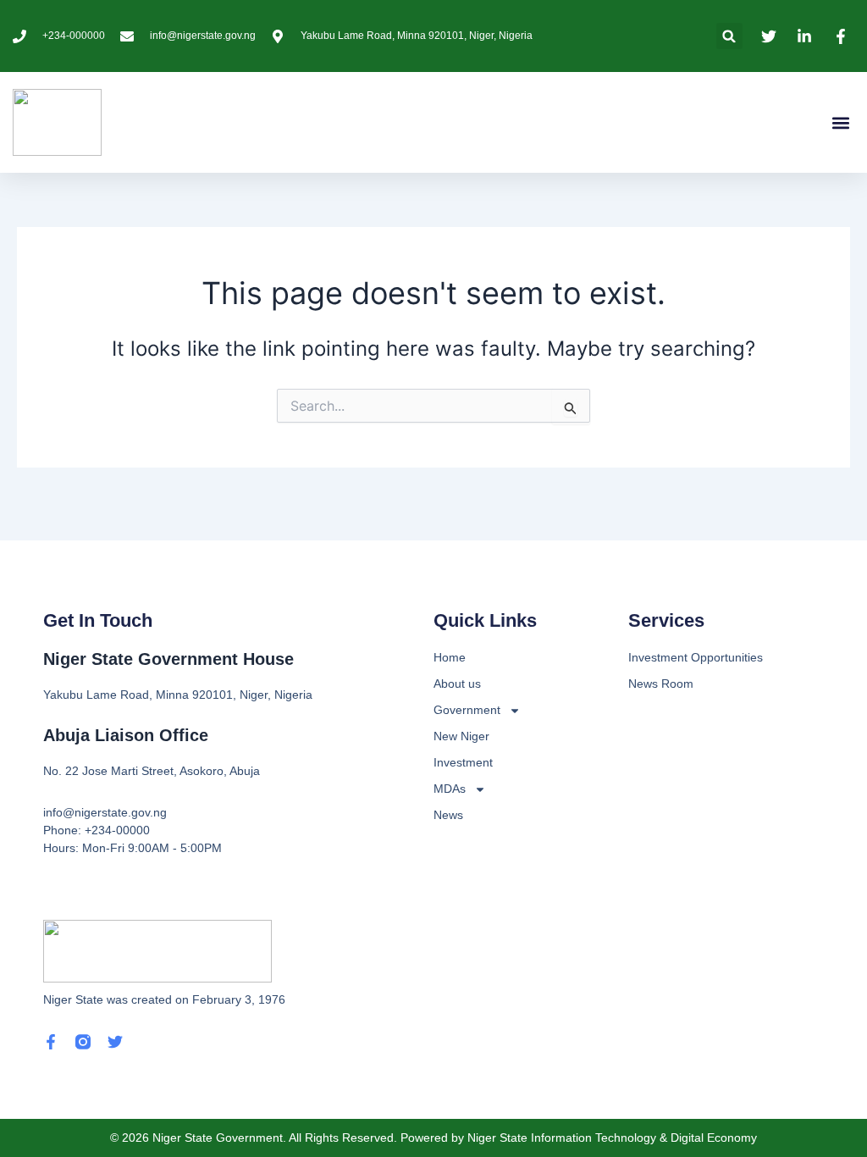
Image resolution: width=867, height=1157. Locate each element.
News (448, 815)
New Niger (461, 736)
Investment (463, 762)
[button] (729, 36)
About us (457, 683)
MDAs (450, 788)
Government (467, 710)
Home (450, 657)
